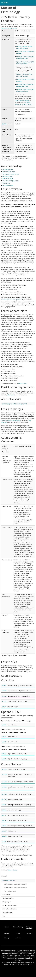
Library (6, 927)
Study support (6, 902)
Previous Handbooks (10, 891)
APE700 (4, 831)
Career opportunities (8, 172)
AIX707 (4, 826)
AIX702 (4, 754)
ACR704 (4, 774)
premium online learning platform (11, 299)
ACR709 (4, 787)
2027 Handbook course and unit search (15, 884)
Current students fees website (10, 420)
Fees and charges (7, 178)
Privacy (18, 933)
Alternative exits (7, 176)
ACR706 (4, 696)
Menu (6, 3)
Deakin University (32, 3)
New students (6, 894)
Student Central (12, 870)
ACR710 (4, 794)
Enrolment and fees (8, 898)
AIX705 (4, 742)
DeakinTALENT (22, 383)
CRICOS (4, 124)
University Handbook (8, 880)
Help (3, 916)
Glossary (6, 938)
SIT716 (4, 841)
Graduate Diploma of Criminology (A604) (14, 404)
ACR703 (4, 769)
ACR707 (4, 701)
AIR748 (4, 810)
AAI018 (4, 685)
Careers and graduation (9, 905)
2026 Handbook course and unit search (15, 887)
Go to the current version (9, 28)
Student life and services (9, 909)
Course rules (6, 183)
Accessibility (29, 933)
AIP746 (4, 805)
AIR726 (4, 820)
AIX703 (4, 759)
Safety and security (18, 927)
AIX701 (4, 725)
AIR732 (4, 815)
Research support (7, 912)
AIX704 (4, 737)
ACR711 (4, 799)
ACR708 (4, 782)
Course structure (7, 185)
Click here (10, 395)
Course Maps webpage (22, 100)
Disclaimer (7, 933)
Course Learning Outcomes (10, 181)
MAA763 (4, 836)
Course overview (7, 169)
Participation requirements (10, 174)
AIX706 (4, 706)
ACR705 (4, 691)
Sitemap (18, 938)
